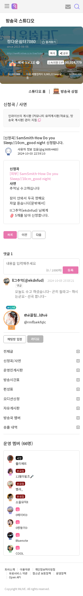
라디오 (35, 339)
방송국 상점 (69, 91)
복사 (52, 53)
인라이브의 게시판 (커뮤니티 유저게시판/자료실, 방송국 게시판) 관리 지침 (40, 118)
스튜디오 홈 (37, 91)
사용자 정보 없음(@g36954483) (38, 149)
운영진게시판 (13, 370)
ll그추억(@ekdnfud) (28, 280)
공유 (65, 53)
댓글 (19, 285)
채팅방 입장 (14, 339)
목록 (10, 234)
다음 (39, 234)
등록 (71, 270)
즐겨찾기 (50, 42)
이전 (24, 234)
